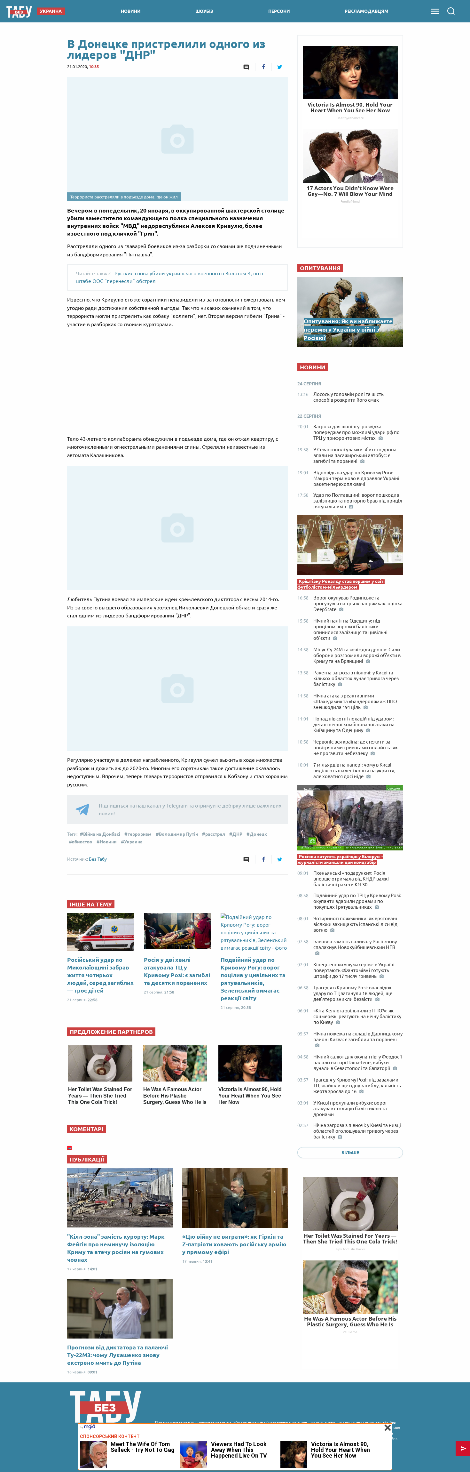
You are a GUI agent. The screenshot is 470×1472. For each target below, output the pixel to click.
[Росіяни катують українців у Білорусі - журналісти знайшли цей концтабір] (350, 819)
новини (131, 11)
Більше (350, 1152)
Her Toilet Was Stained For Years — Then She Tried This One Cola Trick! (100, 1096)
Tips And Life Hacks (350, 1249)
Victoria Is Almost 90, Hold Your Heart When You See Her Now (250, 1096)
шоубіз (204, 11)
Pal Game (350, 1332)
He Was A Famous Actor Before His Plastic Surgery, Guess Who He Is (175, 1096)
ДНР (237, 834)
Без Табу (98, 859)
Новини (108, 841)
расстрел (215, 834)
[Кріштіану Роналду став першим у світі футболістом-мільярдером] (350, 547)
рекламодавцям (366, 11)
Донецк (258, 834)
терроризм (140, 834)
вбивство (82, 841)
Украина (133, 841)
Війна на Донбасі (101, 834)
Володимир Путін (178, 834)
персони (279, 11)
